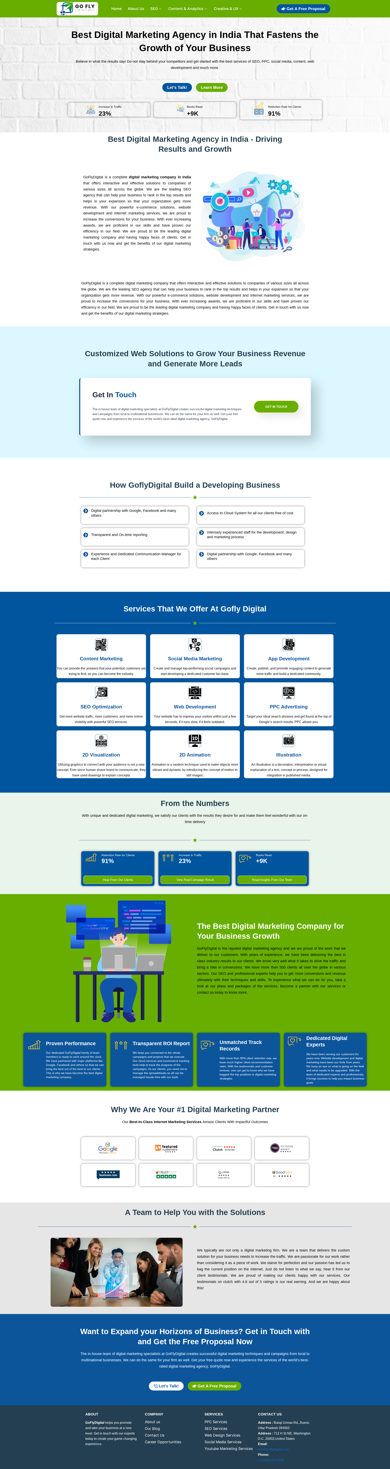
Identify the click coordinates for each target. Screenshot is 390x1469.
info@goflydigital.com (273, 1449)
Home (116, 8)
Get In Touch (276, 406)
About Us (136, 8)
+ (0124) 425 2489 (271, 1460)
